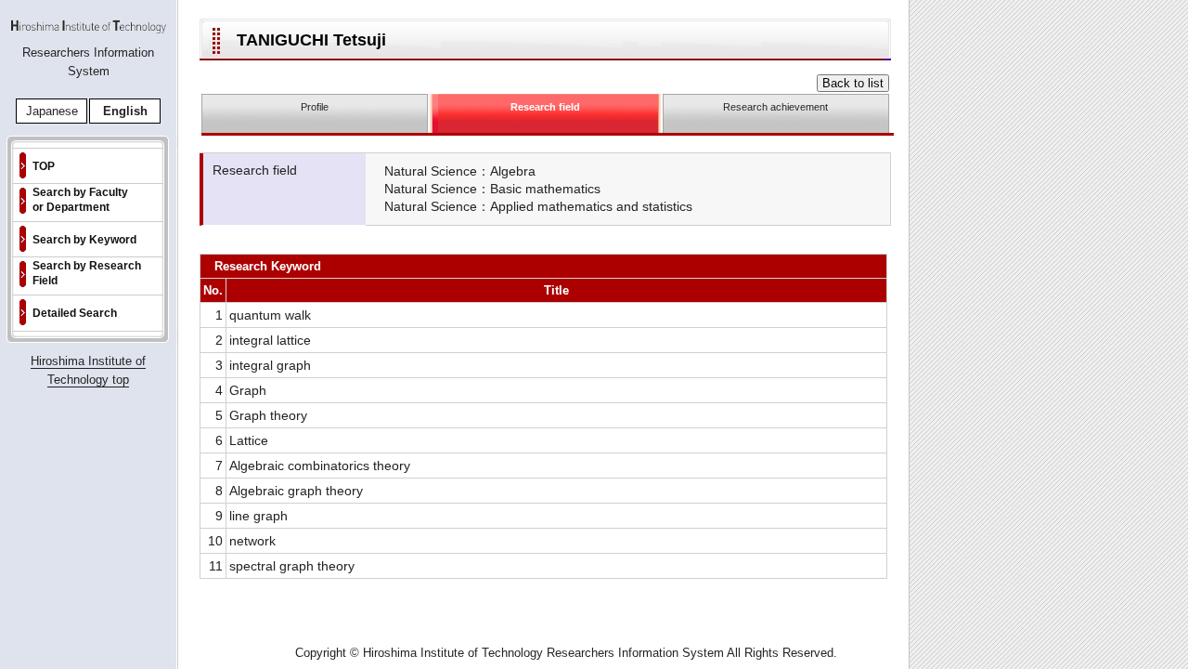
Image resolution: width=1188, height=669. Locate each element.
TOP (43, 166)
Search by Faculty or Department (80, 200)
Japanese (52, 111)
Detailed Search (74, 313)
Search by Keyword (84, 239)
